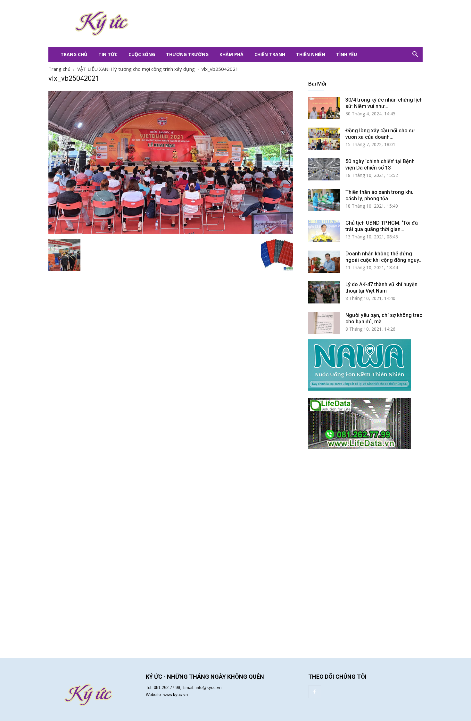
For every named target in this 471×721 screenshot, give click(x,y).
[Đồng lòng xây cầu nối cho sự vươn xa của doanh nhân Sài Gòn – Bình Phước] (324, 139)
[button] (415, 54)
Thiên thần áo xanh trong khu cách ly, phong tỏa (379, 195)
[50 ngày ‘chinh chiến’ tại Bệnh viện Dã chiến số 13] (324, 169)
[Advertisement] (274, 23)
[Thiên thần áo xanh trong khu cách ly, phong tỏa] (324, 200)
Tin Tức (108, 54)
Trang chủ (59, 69)
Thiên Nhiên (310, 54)
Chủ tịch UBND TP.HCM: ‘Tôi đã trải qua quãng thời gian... (381, 226)
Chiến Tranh (269, 54)
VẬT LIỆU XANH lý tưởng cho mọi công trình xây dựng (136, 69)
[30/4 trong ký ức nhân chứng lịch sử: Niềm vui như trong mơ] (324, 108)
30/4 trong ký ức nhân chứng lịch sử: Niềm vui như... (384, 103)
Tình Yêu (346, 54)
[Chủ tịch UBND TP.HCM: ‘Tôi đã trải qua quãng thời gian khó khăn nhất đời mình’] (324, 231)
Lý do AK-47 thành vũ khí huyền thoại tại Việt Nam (381, 287)
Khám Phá (231, 54)
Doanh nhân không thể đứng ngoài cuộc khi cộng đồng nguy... (384, 257)
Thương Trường (187, 54)
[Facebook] (314, 691)
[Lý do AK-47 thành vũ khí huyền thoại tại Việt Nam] (324, 292)
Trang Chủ (74, 54)
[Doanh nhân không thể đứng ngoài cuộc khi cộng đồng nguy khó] (324, 262)
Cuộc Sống (141, 54)
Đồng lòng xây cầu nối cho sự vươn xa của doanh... (380, 134)
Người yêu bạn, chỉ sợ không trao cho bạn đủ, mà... (384, 318)
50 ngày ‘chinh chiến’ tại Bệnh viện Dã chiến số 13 (380, 164)
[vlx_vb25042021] (170, 232)
